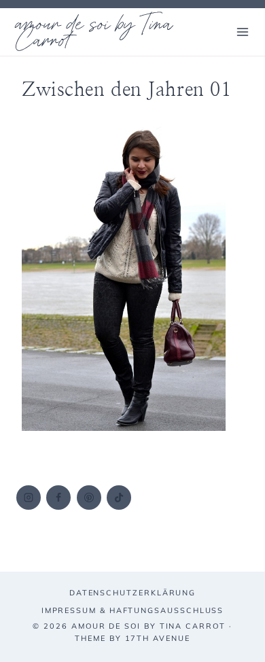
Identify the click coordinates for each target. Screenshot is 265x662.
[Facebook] (58, 497)
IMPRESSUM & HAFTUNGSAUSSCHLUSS (132, 610)
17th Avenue (157, 638)
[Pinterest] (89, 497)
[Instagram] (28, 497)
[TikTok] (119, 497)
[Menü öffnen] (242, 31)
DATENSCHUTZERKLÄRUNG (132, 592)
